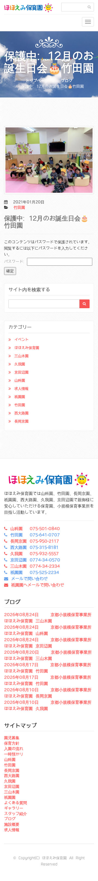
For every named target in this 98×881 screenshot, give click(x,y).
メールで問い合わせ (29, 579)
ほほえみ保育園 (26, 348)
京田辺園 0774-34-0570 (35, 560)
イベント (21, 340)
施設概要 (11, 824)
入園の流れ (13, 749)
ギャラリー (13, 808)
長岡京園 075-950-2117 (34, 541)
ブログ (66, 81)
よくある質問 (15, 803)
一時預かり (13, 754)
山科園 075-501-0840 (35, 529)
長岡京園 (21, 421)
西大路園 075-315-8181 (34, 547)
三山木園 (21, 356)
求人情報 (21, 389)
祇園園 (19, 397)
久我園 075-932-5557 (34, 554)
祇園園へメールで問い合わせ (37, 585)
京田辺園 (21, 372)
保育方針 (11, 743)
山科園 (19, 380)
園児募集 (11, 738)
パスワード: (15, 261)
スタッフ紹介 (15, 814)
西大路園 (21, 413)
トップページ (37, 81)
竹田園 (19, 207)
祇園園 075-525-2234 (34, 572)
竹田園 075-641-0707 (35, 535)
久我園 (19, 364)
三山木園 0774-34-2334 (35, 566)
